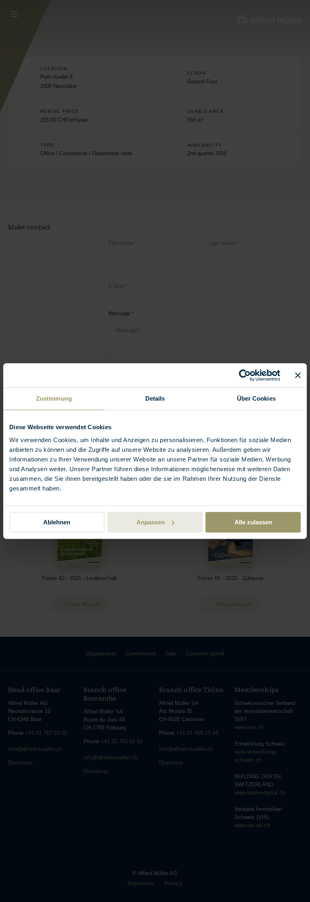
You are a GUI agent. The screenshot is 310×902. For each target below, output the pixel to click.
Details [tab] (155, 398)
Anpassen (150, 522)
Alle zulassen (253, 522)
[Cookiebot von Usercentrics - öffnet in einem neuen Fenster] (244, 375)
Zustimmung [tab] (54, 398)
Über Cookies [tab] (256, 398)
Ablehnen (56, 522)
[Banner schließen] (298, 375)
